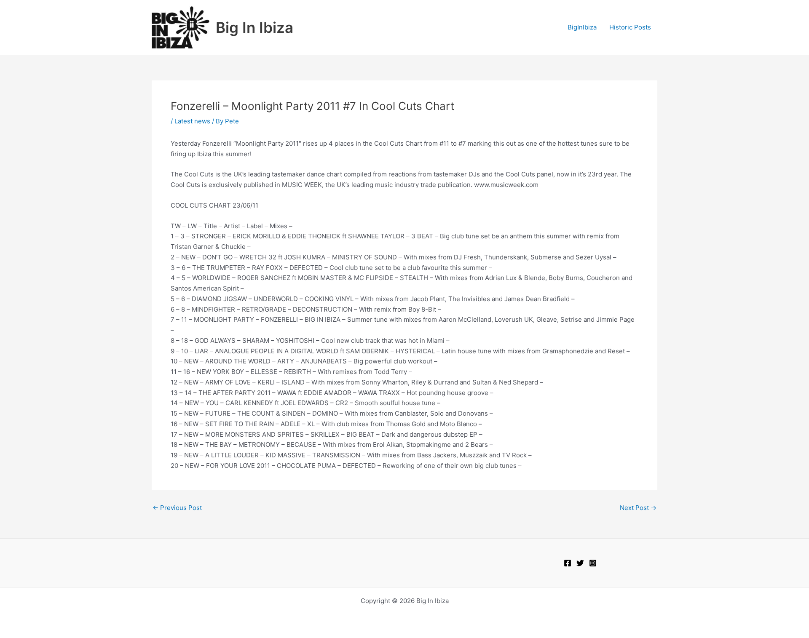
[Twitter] (580, 563)
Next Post (638, 508)
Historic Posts (630, 27)
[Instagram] (593, 563)
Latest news (192, 121)
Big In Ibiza (254, 27)
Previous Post (177, 508)
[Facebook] (567, 563)
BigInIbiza (582, 27)
